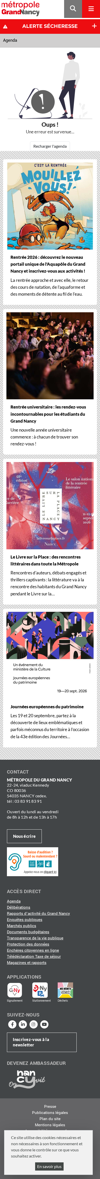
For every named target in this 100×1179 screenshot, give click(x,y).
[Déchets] (65, 990)
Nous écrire (24, 836)
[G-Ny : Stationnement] (43, 990)
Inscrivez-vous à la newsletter (31, 1042)
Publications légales (50, 1113)
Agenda (10, 40)
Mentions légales (50, 1125)
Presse (50, 1106)
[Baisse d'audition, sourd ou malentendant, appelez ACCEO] (32, 861)
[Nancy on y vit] (26, 1079)
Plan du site (50, 1119)
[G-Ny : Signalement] (17, 990)
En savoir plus (49, 1166)
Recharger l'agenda (50, 146)
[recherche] (73, 9)
